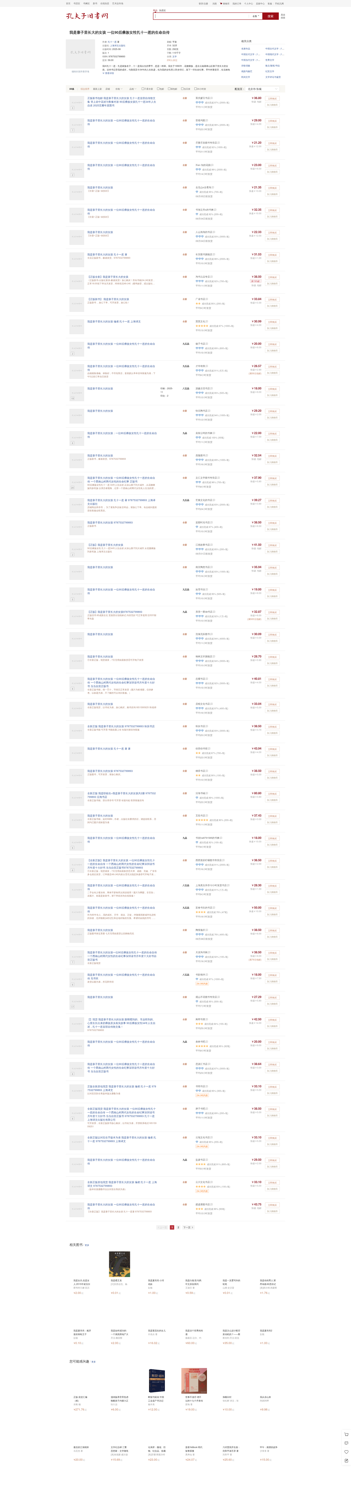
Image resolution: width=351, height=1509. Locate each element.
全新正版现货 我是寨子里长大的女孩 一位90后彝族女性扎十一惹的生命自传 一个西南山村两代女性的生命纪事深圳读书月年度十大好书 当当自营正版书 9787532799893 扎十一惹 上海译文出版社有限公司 (121, 1114)
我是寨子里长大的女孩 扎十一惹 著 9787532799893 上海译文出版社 (121, 502)
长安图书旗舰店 (204, 254)
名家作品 (245, 48)
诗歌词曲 (245, 65)
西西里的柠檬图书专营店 (209, 860)
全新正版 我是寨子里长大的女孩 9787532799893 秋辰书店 (121, 726)
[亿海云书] (206, 770)
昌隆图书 (200, 455)
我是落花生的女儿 (157, 1330)
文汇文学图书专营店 (206, 477)
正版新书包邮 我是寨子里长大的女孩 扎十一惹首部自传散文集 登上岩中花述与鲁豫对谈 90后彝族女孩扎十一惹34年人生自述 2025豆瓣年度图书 (121, 101)
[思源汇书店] (208, 1064)
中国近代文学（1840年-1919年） (257, 54)
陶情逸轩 (200, 930)
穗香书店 (200, 770)
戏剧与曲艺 (246, 71)
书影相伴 (200, 974)
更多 (87, 1244)
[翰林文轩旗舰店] (213, 656)
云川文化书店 (203, 1182)
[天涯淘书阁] (208, 952)
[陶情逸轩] (206, 930)
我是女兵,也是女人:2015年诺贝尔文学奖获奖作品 (81, 1282)
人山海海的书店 (204, 232)
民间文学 (245, 76)
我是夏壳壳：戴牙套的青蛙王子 (82, 1332)
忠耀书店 (200, 678)
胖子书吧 (200, 1108)
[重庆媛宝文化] (211, 98)
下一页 (187, 1227)
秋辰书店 (200, 726)
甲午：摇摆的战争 (269, 1447)
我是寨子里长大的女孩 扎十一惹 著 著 (109, 748)
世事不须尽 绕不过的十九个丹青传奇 (194, 1398)
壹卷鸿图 (200, 120)
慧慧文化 (200, 321)
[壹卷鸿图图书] (206, 120)
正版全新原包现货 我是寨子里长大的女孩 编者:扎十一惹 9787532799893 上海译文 (121, 1088)
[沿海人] (206, 793)
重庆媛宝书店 (203, 98)
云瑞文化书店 (203, 1137)
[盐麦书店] (206, 1159)
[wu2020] (208, 748)
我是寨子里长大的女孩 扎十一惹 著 (107, 254)
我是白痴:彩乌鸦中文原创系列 (193, 1282)
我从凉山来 (265, 1396)
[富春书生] (213, 907)
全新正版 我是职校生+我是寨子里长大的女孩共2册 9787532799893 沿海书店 (121, 795)
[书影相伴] (206, 974)
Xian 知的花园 (203, 165)
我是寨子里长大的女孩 (100, 187)
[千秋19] (206, 455)
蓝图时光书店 (203, 522)
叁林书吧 (200, 1041)
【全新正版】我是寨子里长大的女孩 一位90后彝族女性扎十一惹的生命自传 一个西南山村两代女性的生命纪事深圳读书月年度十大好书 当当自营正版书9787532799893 (121, 863)
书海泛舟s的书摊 (205, 209)
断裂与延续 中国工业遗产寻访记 (156, 1398)
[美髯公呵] (213, 433)
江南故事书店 (203, 544)
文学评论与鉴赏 (273, 76)
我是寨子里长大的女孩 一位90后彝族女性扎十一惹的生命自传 (121, 122)
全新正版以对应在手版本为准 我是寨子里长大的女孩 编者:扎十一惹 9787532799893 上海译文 (121, 1139)
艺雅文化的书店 (204, 500)
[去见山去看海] (212, 187)
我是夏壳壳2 (266, 1330)
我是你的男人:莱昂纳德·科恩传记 (268, 1282)
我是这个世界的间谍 (194, 1332)
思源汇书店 (201, 1064)
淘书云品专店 (203, 276)
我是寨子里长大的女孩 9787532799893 (110, 522)
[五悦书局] (206, 815)
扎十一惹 (112, 41)
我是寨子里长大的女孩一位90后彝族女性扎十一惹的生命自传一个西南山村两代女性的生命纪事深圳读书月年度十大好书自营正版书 (122, 955)
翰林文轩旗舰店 (204, 656)
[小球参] (206, 1041)
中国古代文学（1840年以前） (280, 48)
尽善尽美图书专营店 (206, 142)
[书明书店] (206, 1086)
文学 (174, 56)
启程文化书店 (203, 703)
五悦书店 (200, 815)
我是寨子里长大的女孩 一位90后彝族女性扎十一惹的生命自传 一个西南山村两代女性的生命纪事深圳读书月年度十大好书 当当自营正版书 (121, 682)
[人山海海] (213, 232)
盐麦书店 (200, 1159)
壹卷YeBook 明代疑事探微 (193, 1448)
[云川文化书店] (211, 1182)
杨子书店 (200, 343)
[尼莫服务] (206, 678)
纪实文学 (269, 71)
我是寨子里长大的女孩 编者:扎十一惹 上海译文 (114, 321)
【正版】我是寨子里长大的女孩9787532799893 (114, 612)
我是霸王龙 (116, 1280)
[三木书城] (220, 837)
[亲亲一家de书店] (213, 611)
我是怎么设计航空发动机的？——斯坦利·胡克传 (231, 1332)
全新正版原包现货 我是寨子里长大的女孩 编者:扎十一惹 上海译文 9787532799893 (122, 1183)
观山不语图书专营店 (206, 997)
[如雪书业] (206, 589)
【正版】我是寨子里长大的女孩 (105, 545)
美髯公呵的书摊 (204, 433)
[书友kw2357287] (212, 165)
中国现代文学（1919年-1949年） (281, 54)
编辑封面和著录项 (80, 71)
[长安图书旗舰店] (213, 254)
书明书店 (200, 1086)
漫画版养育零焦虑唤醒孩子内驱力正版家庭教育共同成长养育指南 (119, 1398)
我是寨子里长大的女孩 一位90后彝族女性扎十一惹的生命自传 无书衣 (121, 976)
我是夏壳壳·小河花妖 (156, 1282)
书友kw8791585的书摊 (207, 837)
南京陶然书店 (203, 567)
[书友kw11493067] (211, 522)
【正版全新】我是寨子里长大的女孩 (107, 276)
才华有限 (200, 366)
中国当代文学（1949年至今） (256, 59)
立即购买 (272, 98)
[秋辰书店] (206, 726)
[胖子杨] (206, 1108)
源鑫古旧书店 (203, 388)
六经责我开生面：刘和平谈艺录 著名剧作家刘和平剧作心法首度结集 (231, 1449)
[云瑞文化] (211, 1137)
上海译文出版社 (117, 45)
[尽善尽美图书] (218, 142)
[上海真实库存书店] (228, 885)
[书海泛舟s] (215, 209)
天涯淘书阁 (201, 952)
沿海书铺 (200, 793)
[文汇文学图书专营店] (218, 477)
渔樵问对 (227, 1396)
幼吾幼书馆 (201, 748)
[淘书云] (211, 276)
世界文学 (269, 59)
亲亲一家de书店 (204, 611)
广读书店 (200, 299)
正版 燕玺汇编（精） (80, 1398)
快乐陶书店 (201, 410)
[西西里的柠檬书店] (223, 860)
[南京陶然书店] (211, 567)
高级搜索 (283, 16)
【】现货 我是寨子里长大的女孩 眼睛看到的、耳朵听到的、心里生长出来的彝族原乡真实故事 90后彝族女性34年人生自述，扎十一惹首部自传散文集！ (121, 1022)
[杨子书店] (206, 343)
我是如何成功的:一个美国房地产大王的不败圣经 (119, 1332)
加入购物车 (272, 104)
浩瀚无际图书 (203, 634)
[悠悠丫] (211, 634)
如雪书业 (200, 589)
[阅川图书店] (211, 1204)
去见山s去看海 (203, 187)
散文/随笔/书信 (272, 65)
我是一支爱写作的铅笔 (231, 1282)
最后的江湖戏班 (81, 1447)
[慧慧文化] (206, 321)
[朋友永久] (211, 388)
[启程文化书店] (211, 703)
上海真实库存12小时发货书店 (211, 885)
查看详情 (109, 73)
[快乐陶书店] (208, 410)
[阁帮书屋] (206, 1019)
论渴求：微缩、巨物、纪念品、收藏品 (157, 1449)
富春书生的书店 (204, 907)
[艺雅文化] (213, 500)
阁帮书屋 (200, 1019)
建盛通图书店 (203, 1204)
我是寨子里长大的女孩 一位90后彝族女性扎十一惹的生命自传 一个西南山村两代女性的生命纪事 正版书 (121, 479)
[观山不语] (218, 997)
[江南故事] (211, 544)
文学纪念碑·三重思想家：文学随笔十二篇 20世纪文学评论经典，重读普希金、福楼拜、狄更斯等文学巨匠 (119, 1449)
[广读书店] (206, 299)
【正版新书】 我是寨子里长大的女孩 (108, 299)
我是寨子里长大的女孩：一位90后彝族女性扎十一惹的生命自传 (122, 434)
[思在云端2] (206, 366)
